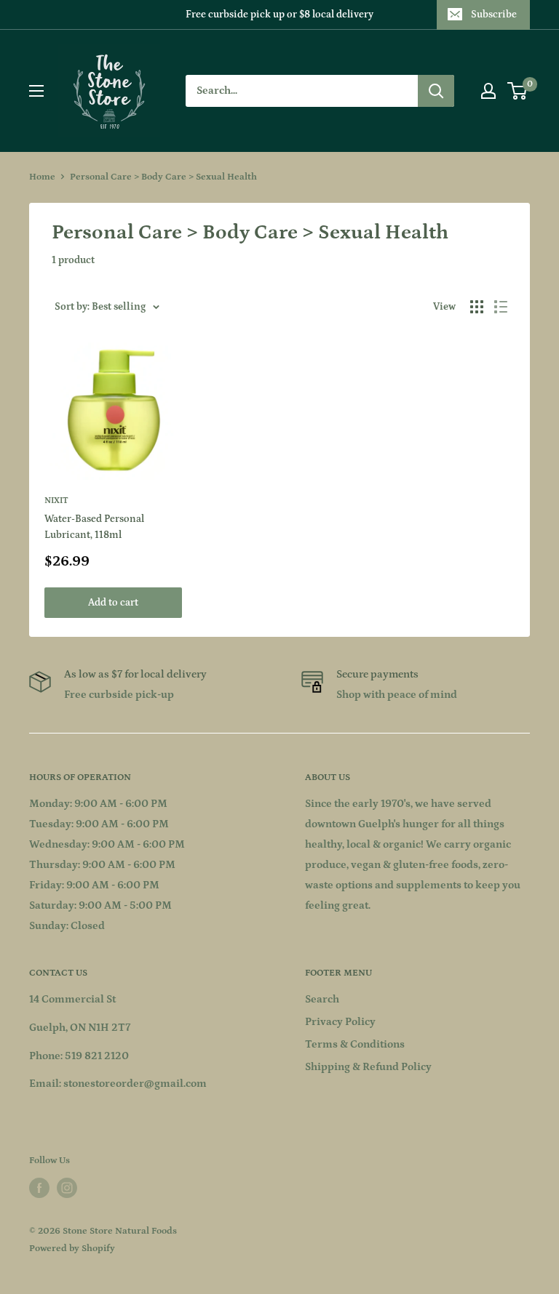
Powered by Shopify (72, 1248)
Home (42, 177)
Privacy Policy (340, 1022)
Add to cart (113, 602)
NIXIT (56, 500)
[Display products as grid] (476, 306)
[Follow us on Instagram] (67, 1188)
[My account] (488, 91)
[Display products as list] (500, 306)
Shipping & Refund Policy (368, 1067)
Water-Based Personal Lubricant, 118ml (94, 527)
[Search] (436, 91)
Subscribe (494, 14)
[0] (518, 91)
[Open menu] (36, 91)
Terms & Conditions (355, 1044)
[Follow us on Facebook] (39, 1188)
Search (322, 999)
